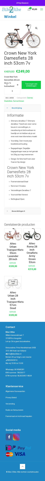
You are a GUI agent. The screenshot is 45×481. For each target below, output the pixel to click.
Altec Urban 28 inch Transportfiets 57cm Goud (15, 300)
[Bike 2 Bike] (11, 9)
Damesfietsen (18, 101)
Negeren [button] (25, 3)
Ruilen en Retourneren (14, 410)
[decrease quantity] (7, 85)
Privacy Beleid (11, 398)
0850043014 (12, 360)
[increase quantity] (17, 85)
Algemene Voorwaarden (15, 391)
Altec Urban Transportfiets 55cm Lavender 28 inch (15, 251)
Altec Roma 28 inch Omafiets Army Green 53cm (32, 253)
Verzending (10, 404)
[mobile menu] (42, 9)
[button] (36, 28)
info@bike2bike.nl (14, 354)
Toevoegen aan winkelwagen (31, 85)
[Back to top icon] (22, 466)
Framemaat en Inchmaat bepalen (19, 416)
